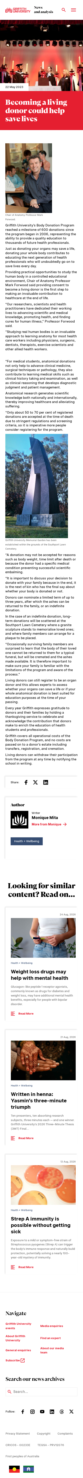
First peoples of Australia (22, 1456)
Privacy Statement (18, 1433)
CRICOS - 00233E (18, 1445)
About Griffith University (15, 1338)
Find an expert (50, 1338)
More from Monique (46, 824)
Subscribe (13, 1360)
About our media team (52, 1350)
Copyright (43, 1433)
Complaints (65, 1433)
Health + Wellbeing (26, 841)
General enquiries (18, 1350)
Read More (26, 1013)
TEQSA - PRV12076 (50, 1445)
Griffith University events (18, 1326)
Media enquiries (51, 1326)
